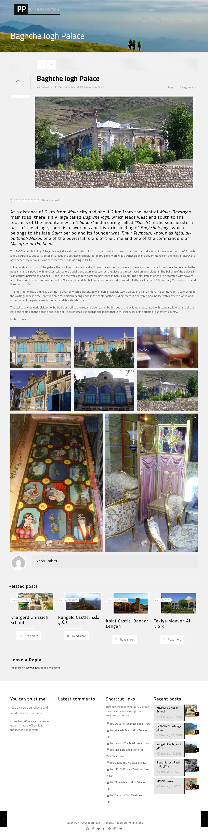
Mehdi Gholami (67, 87)
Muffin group (135, 822)
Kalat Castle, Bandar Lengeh (127, 623)
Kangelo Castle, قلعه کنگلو (79, 620)
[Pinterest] (109, 828)
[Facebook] (93, 828)
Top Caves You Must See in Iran (128, 762)
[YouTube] (104, 828)
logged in (31, 668)
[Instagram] (115, 828)
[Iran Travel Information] (37, 9)
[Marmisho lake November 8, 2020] (3, 819)
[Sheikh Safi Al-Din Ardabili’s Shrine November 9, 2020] (204, 819)
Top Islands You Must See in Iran (129, 743)
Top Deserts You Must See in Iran (130, 723)
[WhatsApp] (87, 828)
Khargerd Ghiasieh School (29, 620)
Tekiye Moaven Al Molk (172, 623)
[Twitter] (98, 828)
